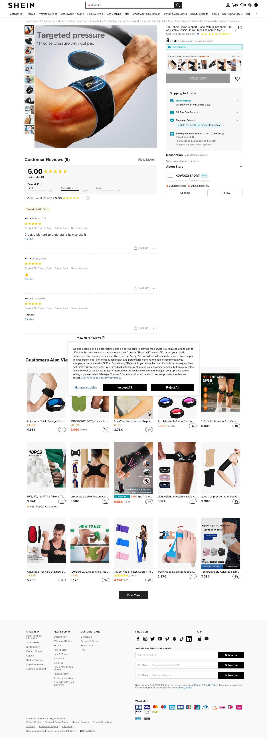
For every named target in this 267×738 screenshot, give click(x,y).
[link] (235, 5)
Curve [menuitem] (80, 13)
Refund (57, 645)
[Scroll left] (252, 13)
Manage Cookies (80, 722)
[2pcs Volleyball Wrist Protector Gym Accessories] (211, 65)
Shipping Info (60, 637)
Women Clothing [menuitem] (48, 13)
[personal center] (228, 5)
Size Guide (59, 658)
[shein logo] (21, 5)
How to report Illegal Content (63, 668)
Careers (30, 655)
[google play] (206, 640)
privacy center (185, 687)
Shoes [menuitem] (215, 13)
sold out (198, 78)
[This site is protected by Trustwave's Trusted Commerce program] (138, 718)
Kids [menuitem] (127, 13)
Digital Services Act (35, 664)
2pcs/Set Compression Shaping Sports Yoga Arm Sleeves (133, 421)
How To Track (60, 654)
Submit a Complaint (36, 669)
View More (133, 595)
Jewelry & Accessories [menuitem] (175, 13)
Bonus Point (87, 645)
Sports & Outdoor (41, 21)
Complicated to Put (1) (38, 209)
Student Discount (34, 660)
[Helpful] (135, 248)
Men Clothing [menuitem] (114, 13)
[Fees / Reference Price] (178, 41)
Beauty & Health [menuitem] (199, 13)
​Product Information (63, 678)
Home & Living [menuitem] (95, 13)
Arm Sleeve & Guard (87, 21)
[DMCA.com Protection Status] (146, 718)
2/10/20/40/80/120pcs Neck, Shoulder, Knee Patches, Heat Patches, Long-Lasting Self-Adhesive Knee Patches (89, 421)
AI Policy (30, 726)
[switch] (87, 198)
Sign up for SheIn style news (153, 648)
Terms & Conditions (102, 722)
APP (199, 632)
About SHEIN (32, 642)
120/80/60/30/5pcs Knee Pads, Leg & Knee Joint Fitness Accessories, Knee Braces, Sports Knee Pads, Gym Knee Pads (89, 571)
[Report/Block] (155, 248)
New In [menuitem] (32, 13)
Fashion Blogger (34, 651)
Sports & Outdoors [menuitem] (232, 13)
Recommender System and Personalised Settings (50, 731)
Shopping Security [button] (186, 120)
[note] (43, 506)
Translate (29, 239)
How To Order (60, 650)
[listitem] (172, 65)
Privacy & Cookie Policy (206, 685)
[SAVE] (237, 78)
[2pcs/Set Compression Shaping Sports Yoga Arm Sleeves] (221, 65)
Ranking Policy (61, 674)
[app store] (199, 640)
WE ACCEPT (141, 701)
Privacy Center (33, 722)
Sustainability (33, 647)
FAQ (83, 650)
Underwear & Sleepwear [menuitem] (146, 13)
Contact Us (86, 637)
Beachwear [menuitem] (67, 13)
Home (28, 21)
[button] (250, 5)
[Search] (178, 5)
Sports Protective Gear (63, 21)
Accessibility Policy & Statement (64, 683)
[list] (164, 639)
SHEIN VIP (59, 663)
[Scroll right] (256, 13)
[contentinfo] (189, 709)
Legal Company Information (34, 637)
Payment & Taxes (89, 641)
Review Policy (34, 177)
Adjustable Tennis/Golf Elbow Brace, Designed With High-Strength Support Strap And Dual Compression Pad (46, 571)
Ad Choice (67, 726)
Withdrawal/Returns (63, 641)
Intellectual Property (48, 726)
